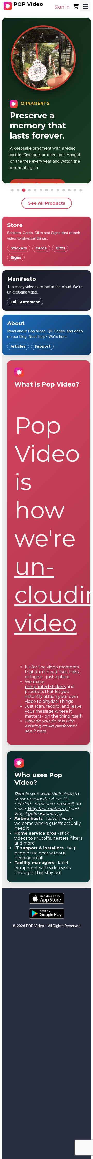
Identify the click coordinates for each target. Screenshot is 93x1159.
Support (42, 346)
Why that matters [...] (48, 808)
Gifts (60, 248)
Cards (41, 248)
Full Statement (25, 302)
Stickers (19, 248)
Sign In (62, 7)
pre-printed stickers (45, 686)
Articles (18, 346)
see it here (35, 730)
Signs (16, 257)
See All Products (46, 203)
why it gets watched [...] (38, 813)
